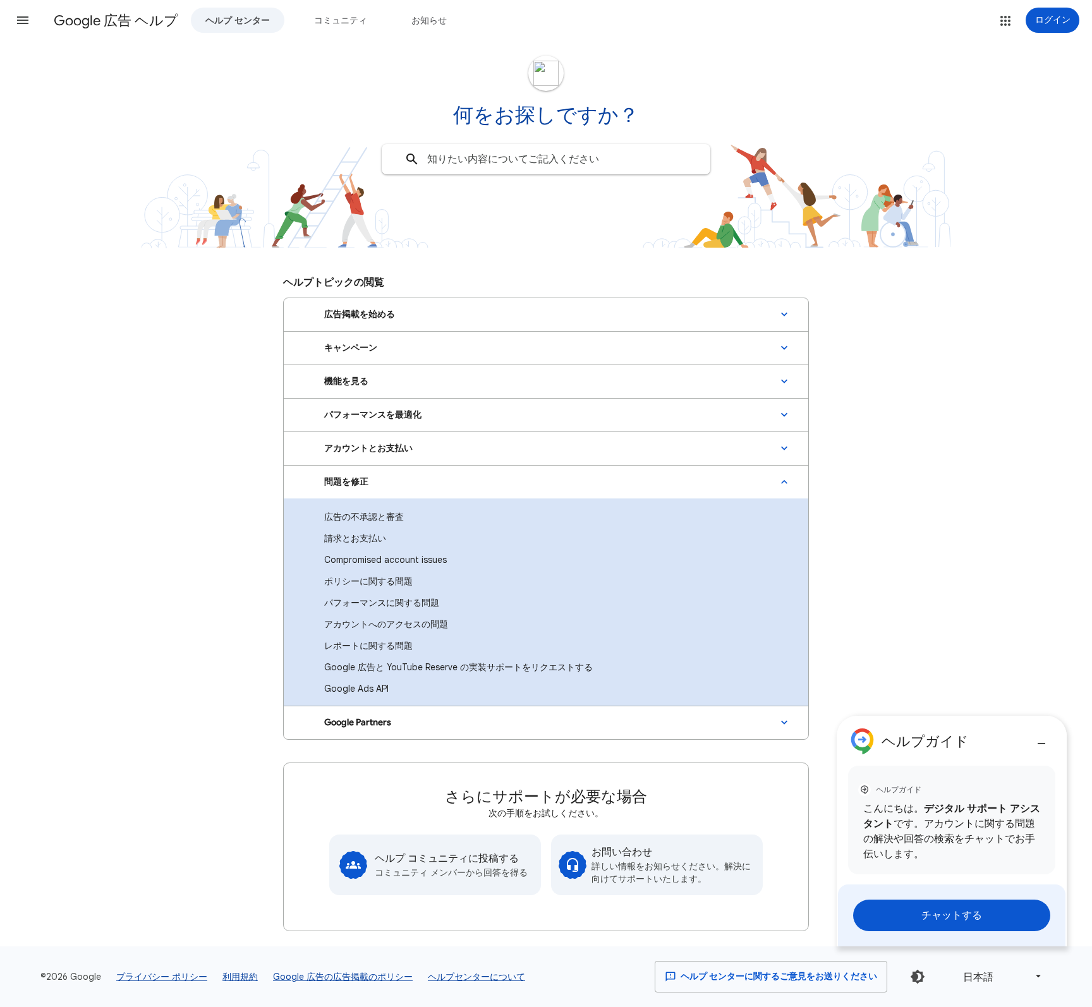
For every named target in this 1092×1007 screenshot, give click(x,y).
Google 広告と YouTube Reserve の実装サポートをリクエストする (458, 667)
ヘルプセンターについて (476, 976)
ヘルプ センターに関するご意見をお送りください (778, 976)
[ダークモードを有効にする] (917, 977)
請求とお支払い (355, 538)
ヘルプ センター (237, 20)
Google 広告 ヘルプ (116, 20)
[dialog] (952, 831)
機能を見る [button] (346, 381)
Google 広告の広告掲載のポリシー (343, 976)
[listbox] (1000, 976)
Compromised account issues (385, 559)
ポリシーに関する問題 (368, 581)
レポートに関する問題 (368, 645)
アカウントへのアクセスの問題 (386, 624)
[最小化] (1041, 738)
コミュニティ (340, 20)
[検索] (412, 159)
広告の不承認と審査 (364, 516)
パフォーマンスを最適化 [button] (373, 414)
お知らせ (429, 20)
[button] (23, 20)
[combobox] (546, 159)
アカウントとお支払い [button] (368, 448)
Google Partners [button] (357, 722)
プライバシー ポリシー (161, 976)
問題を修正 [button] (346, 481)
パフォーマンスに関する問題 (381, 602)
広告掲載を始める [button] (359, 314)
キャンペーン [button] (350, 347)
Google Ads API (356, 688)
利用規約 (240, 976)
